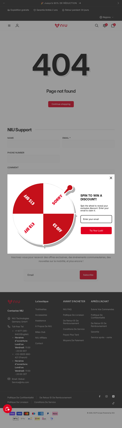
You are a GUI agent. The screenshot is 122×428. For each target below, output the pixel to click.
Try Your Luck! (96, 230)
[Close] (111, 177)
